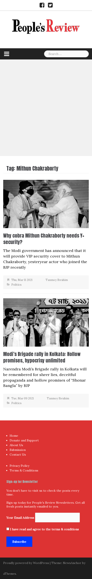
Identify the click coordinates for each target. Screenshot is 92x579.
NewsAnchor (72, 563)
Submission (18, 450)
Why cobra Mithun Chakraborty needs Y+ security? (43, 239)
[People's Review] (46, 26)
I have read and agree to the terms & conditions (44, 529)
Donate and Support (24, 440)
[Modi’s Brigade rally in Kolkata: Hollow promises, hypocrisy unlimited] (46, 322)
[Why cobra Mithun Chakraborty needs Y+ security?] (46, 203)
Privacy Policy (19, 466)
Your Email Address (20, 518)
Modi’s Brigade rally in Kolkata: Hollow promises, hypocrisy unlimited (41, 357)
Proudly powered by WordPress (26, 563)
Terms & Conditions (24, 470)
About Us (16, 445)
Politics (16, 284)
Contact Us (18, 454)
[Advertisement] (46, 108)
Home (14, 436)
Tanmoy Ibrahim (57, 280)
